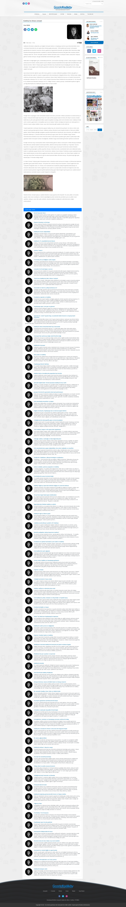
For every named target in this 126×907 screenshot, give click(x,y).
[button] (98, 57)
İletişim (73, 891)
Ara (100, 129)
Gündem (36, 14)
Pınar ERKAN (27, 25)
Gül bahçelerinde (95, 32)
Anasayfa (45, 891)
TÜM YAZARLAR (94, 42)
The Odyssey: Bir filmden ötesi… (94, 39)
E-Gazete (53, 891)
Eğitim (82, 14)
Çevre (62, 14)
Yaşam (44, 14)
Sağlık (69, 14)
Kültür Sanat (53, 14)
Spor (75, 14)
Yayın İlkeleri (81, 891)
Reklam (60, 891)
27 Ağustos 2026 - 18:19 (98, 1)
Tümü (101, 21)
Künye (67, 891)
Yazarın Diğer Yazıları (30, 209)
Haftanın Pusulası (91, 78)
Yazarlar (90, 14)
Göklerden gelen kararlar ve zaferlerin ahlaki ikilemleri (96, 26)
